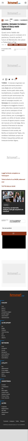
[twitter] (9, 79)
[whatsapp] (6, 79)
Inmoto (3, 350)
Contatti (4, 385)
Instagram (11, 421)
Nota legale (4, 390)
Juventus (16, 20)
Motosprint (4, 352)
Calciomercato (23, 20)
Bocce (3, 336)
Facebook (5, 421)
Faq (2, 388)
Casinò (3, 414)
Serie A (11, 20)
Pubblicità (4, 406)
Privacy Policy (5, 396)
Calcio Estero (5, 315)
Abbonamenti (5, 368)
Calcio (6, 20)
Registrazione (5, 408)
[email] (12, 79)
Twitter (17, 421)
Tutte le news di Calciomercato (15, 221)
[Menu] (3, 3)
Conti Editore (5, 357)
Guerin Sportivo (5, 354)
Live (3, 306)
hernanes (10, 45)
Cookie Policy (5, 392)
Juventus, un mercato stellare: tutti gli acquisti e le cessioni (13, 209)
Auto (3, 346)
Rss (2, 366)
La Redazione (5, 386)
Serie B (3, 310)
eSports (4, 337)
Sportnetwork (5, 356)
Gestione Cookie (6, 394)
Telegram (22, 421)
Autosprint (4, 348)
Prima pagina (5, 370)
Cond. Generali (5, 398)
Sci (2, 326)
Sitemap (4, 376)
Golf (3, 334)
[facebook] (3, 79)
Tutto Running (5, 332)
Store (3, 374)
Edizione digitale (6, 372)
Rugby (3, 328)
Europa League (5, 314)
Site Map (4, 410)
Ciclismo (4, 330)
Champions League (6, 312)
